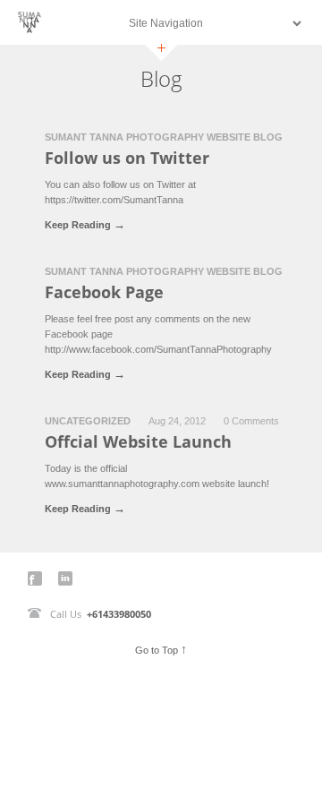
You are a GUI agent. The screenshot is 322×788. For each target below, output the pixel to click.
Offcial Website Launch (138, 441)
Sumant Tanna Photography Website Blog (164, 137)
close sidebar (161, 52)
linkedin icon (65, 578)
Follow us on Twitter (127, 157)
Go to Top (161, 649)
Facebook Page (104, 292)
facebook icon (35, 578)
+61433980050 (119, 614)
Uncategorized (88, 420)
